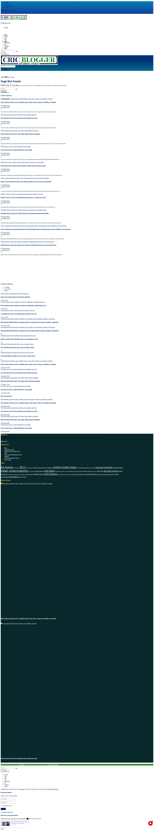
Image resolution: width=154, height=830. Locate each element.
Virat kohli (13, 476)
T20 (5, 48)
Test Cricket (7, 460)
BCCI (23, 467)
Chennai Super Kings (39, 468)
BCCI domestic (29, 467)
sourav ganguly (99, 474)
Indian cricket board (13, 470)
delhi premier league (87, 468)
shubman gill (90, 474)
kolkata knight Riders (78, 471)
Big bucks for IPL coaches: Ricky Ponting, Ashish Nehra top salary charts (23, 166)
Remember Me (7, 806)
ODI (5, 39)
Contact (6, 7)
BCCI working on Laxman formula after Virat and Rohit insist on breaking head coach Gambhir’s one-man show (36, 229)
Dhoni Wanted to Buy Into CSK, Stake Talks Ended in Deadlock (20, 134)
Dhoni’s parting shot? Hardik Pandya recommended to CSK (19, 339)
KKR (66, 471)
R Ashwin (22, 474)
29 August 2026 (5, 107)
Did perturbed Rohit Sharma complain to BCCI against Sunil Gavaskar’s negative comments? (30, 322)
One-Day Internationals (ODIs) (13, 454)
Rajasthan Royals (9, 474)
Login (5, 13)
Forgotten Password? (7, 812)
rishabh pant (38, 474)
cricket (57, 467)
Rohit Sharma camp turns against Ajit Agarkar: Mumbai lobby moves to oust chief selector (28, 245)
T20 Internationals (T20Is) (11, 458)
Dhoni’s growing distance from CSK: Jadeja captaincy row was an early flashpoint (26, 181)
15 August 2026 (5, 234)
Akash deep (16, 467)
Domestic (7, 42)
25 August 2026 (5, 139)
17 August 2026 (5, 218)
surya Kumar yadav (109, 474)
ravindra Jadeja (29, 474)
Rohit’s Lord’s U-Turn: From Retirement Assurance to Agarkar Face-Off (23, 197)
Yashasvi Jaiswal (22, 477)
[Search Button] (16, 51)
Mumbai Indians (111, 471)
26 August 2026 (5, 123)
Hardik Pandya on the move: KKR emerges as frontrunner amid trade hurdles (25, 213)
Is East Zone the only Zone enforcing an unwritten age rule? (19, 118)
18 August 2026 (5, 202)
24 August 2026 (5, 155)
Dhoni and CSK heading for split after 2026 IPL (15, 297)
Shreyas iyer (81, 474)
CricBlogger (48, 468)
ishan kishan (31, 471)
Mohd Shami (94, 471)
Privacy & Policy (8, 5)
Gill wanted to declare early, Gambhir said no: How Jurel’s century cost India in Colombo (28, 102)
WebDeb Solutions (53, 765)
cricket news (68, 467)
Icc (123, 467)
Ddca (80, 468)
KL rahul (69, 471)
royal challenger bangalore (63, 474)
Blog (5, 448)
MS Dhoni (100, 471)
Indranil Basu (6, 105)
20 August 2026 (5, 171)
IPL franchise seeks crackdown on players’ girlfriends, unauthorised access (23, 305)
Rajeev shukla (16, 474)
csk (77, 468)
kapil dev (56, 471)
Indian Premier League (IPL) (12, 451)
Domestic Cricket (9, 449)
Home (6, 27)
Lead (5, 453)
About (6, 2)
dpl (94, 468)
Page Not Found (9, 77)
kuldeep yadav (86, 471)
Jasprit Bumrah (40, 471)
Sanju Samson (74, 474)
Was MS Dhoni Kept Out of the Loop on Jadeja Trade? (17, 347)
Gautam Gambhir (104, 467)
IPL (5, 44)
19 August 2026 (5, 186)
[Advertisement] (54, 269)
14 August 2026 (5, 250)
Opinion (6, 46)
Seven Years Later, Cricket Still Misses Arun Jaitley (16, 150)
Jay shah (49, 470)
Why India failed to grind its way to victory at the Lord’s (18, 356)
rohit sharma (50, 473)
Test (5, 34)
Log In (2, 828)
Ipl (26, 470)
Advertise (7, 4)
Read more (4, 441)
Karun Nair (62, 471)
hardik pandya (117, 468)
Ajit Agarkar (7, 467)
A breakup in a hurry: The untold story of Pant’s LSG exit (18, 314)
